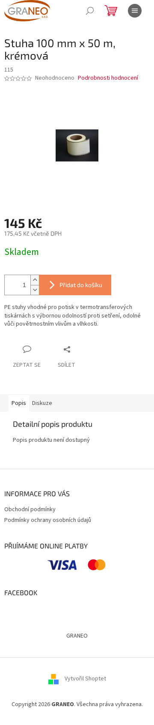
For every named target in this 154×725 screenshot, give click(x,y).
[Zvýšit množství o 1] (34, 280)
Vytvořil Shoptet (85, 678)
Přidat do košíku (80, 284)
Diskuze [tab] (42, 403)
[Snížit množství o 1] (34, 290)
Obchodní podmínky (30, 509)
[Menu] (134, 10)
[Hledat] (89, 10)
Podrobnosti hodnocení (108, 78)
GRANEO (77, 636)
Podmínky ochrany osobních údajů (47, 520)
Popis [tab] (19, 403)
